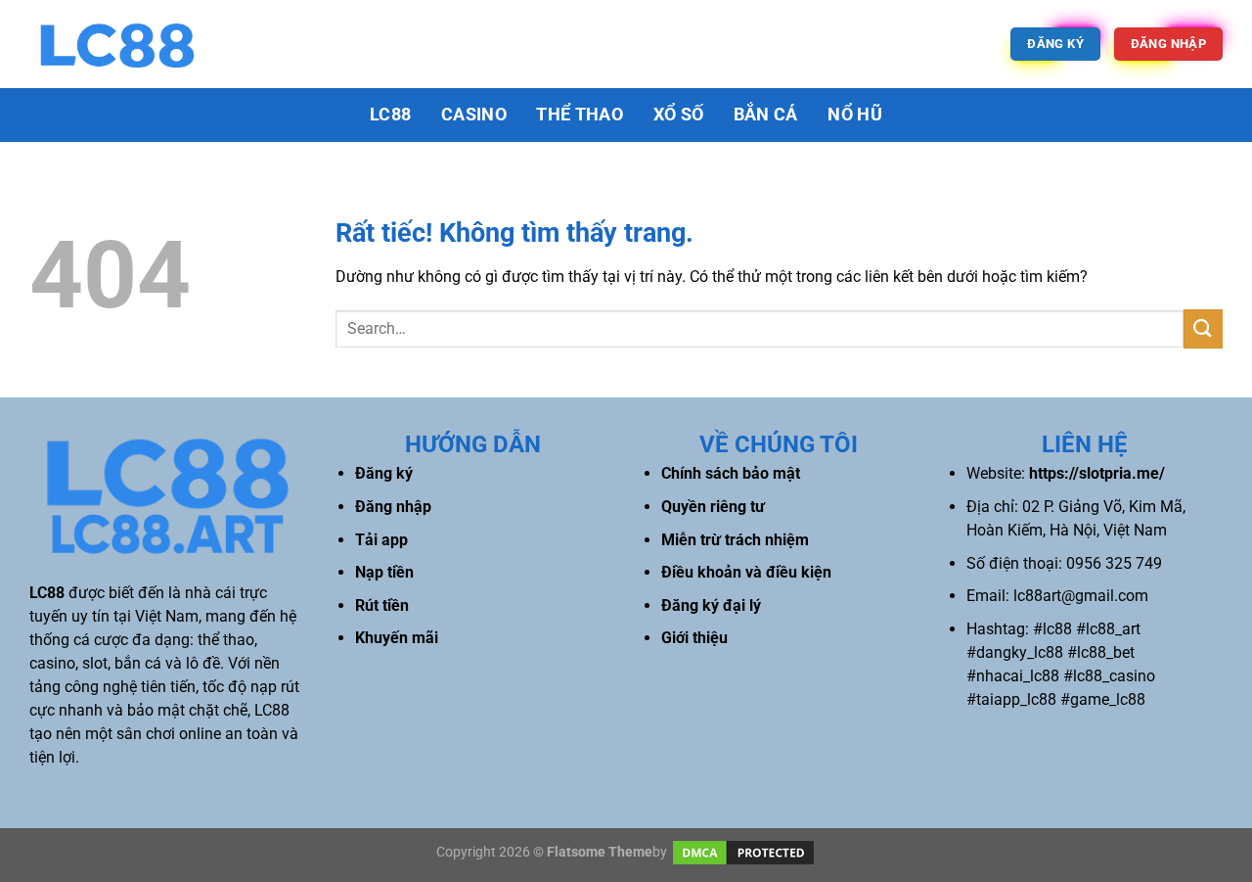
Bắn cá (766, 114)
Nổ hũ (854, 114)
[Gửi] (1203, 328)
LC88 (390, 114)
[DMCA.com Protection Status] (743, 851)
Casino (474, 114)
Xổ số (678, 114)
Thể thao (579, 114)
